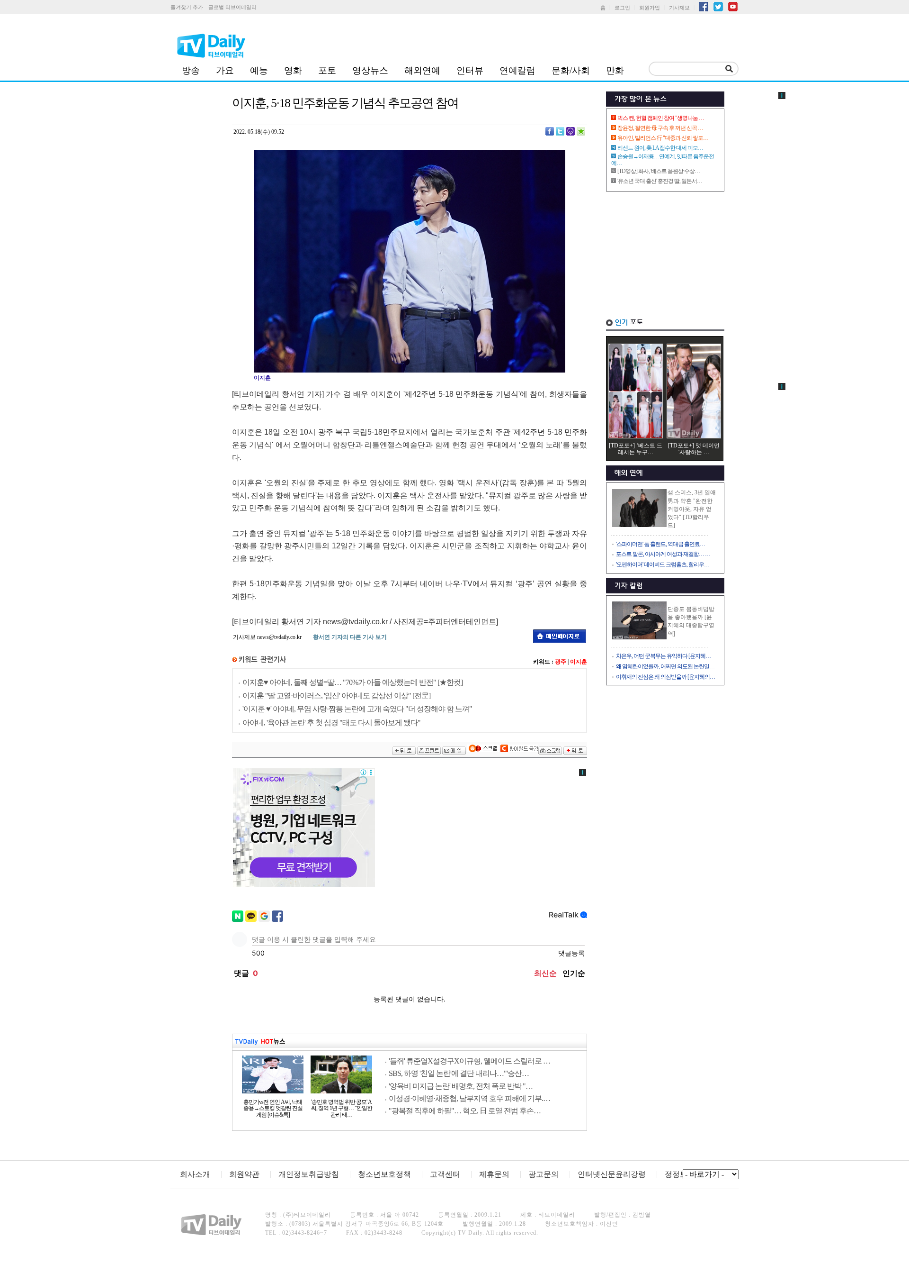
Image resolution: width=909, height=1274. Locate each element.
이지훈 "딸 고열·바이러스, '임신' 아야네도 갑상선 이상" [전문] (336, 696)
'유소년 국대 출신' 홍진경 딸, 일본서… (659, 181)
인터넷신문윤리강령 (612, 1174)
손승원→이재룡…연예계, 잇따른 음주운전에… (662, 159)
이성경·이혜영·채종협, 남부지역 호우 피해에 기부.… (469, 1098)
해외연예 (422, 70)
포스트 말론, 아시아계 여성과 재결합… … (663, 554)
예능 (259, 70)
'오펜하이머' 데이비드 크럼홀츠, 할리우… (662, 564)
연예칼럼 (517, 70)
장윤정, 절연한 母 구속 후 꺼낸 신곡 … (660, 128)
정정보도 (680, 1174)
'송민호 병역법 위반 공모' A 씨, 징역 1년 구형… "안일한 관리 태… (341, 1109)
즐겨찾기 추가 (186, 7)
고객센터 (445, 1174)
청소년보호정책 (384, 1174)
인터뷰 (469, 70)
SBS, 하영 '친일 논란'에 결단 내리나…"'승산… (459, 1073)
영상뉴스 (370, 70)
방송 (191, 70)
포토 (327, 70)
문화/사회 (571, 70)
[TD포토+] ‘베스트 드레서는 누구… (635, 448)
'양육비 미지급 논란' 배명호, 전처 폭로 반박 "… (461, 1086)
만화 (615, 70)
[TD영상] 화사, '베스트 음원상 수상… (658, 171)
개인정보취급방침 (308, 1174)
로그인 (622, 7)
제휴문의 (494, 1174)
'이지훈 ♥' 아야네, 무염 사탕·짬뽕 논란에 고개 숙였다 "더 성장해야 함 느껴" (357, 709)
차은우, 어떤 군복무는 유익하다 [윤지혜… (663, 656)
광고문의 (543, 1174)
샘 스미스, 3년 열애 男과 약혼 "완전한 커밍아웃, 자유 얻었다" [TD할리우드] (692, 508)
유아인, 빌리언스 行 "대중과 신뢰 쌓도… (662, 138)
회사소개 (195, 1174)
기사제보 (679, 7)
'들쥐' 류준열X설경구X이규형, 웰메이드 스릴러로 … (469, 1061)
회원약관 (244, 1174)
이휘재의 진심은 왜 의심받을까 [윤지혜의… (665, 676)
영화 (293, 70)
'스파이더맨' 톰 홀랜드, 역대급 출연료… (660, 544)
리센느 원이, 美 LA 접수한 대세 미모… (660, 148)
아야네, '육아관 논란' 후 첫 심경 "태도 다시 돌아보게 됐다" (331, 723)
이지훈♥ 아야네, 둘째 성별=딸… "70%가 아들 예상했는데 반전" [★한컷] (352, 682)
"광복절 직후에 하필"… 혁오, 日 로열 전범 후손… (465, 1111)
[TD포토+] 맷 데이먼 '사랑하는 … (694, 448)
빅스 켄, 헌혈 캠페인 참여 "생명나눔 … (660, 118)
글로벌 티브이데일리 (232, 7)
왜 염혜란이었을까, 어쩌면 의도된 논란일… (665, 666)
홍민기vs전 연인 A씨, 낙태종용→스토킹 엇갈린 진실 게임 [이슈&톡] (273, 1109)
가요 (225, 70)
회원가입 (649, 7)
